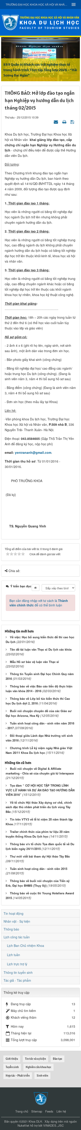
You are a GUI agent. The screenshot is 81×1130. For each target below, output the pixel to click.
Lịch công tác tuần (17, 937)
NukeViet (23, 1125)
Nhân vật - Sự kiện (17, 921)
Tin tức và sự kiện (35, 1059)
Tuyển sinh (12, 1067)
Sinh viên (42, 1075)
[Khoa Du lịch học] (40, 22)
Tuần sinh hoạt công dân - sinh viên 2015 (38, 869)
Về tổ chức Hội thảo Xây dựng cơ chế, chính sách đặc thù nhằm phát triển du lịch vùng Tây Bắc (39, 807)
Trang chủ (21, 1111)
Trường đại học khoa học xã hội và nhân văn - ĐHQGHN (37, 4)
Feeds (49, 1111)
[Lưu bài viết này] (72, 121)
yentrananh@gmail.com (33, 452)
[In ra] (64, 121)
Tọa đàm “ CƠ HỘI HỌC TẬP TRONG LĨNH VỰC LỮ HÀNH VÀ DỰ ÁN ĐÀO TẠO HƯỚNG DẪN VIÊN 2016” (40, 790)
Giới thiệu (12, 1059)
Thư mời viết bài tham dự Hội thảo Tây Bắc (40, 856)
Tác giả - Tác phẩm (17, 980)
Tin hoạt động (13, 913)
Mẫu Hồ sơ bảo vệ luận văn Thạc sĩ (34, 662)
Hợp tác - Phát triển (18, 1075)
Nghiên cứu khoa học (38, 1067)
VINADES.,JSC (53, 1125)
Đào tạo (57, 1059)
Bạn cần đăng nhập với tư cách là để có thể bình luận (38, 602)
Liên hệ (61, 1111)
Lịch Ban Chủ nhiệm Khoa (25, 945)
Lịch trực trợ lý (17, 964)
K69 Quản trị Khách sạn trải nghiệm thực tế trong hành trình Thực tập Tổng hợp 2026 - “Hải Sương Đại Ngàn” (40, 69)
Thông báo (11, 929)
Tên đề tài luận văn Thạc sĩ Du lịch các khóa (41, 649)
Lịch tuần (13, 954)
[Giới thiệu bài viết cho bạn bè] (56, 121)
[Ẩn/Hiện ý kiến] (35, 587)
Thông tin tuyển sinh (18, 972)
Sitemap (36, 1111)
